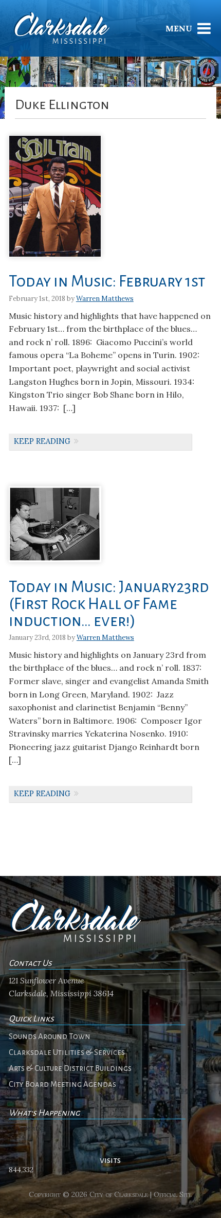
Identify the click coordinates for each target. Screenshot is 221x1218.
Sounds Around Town (49, 1036)
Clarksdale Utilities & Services (67, 1052)
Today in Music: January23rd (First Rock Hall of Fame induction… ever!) (109, 604)
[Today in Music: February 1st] (55, 260)
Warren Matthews (105, 298)
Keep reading (42, 441)
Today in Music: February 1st (107, 281)
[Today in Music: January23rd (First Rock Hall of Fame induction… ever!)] (55, 565)
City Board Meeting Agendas (62, 1084)
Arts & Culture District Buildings (70, 1068)
